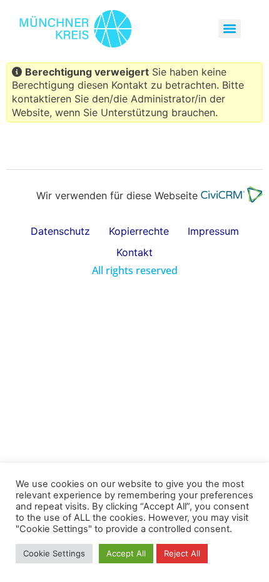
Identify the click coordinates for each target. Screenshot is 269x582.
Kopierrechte (139, 231)
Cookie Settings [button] (54, 553)
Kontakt (134, 252)
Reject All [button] (182, 553)
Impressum (213, 231)
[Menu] (229, 28)
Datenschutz (60, 231)
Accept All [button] (126, 553)
